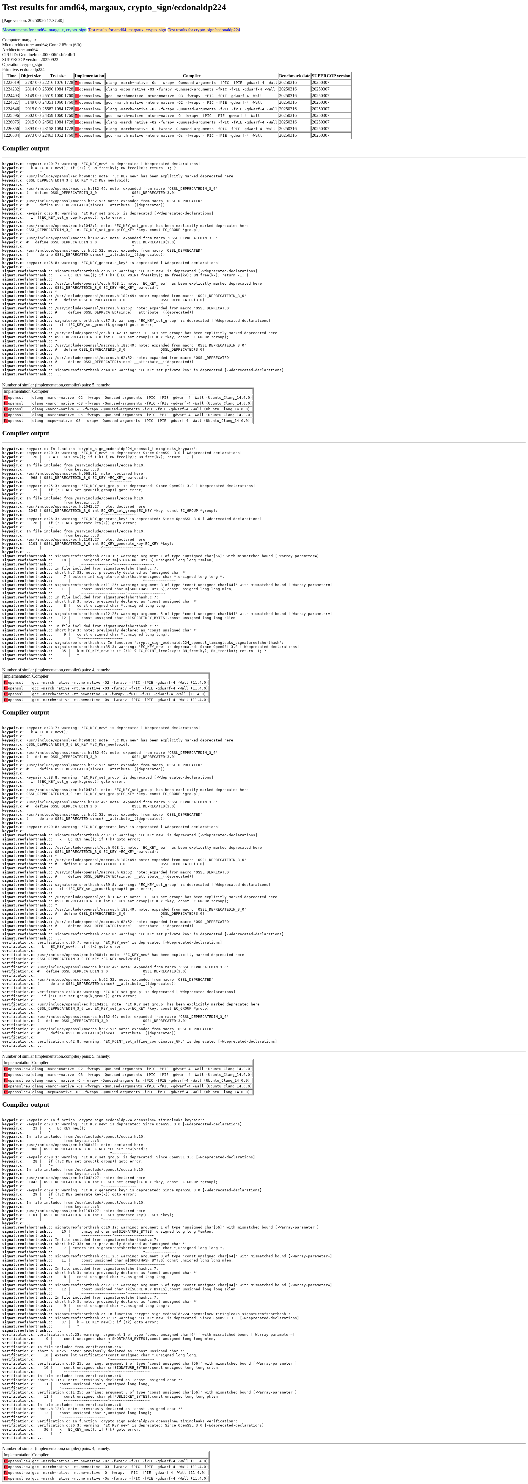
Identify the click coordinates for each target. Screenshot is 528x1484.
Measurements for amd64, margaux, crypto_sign (44, 30)
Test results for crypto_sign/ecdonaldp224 (204, 30)
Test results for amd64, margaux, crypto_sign (127, 30)
